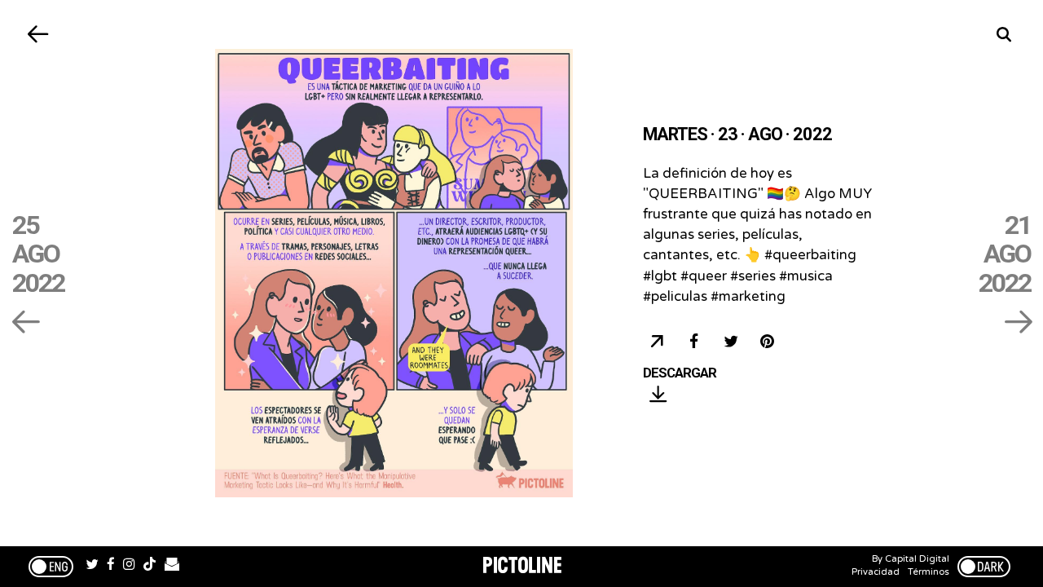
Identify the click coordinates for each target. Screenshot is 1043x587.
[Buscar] (1004, 34)
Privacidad (876, 572)
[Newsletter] (172, 567)
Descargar (679, 373)
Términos (928, 572)
